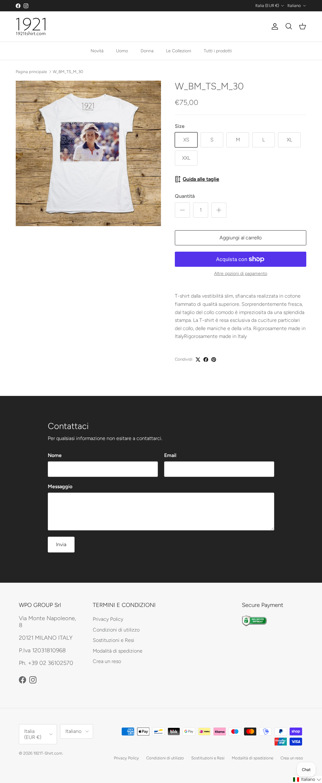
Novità (97, 51)
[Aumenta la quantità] (218, 210)
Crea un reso (107, 661)
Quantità (185, 196)
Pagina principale (31, 71)
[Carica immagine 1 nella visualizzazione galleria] (88, 153)
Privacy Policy (108, 619)
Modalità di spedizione (117, 651)
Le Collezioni (178, 51)
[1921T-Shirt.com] (31, 26)
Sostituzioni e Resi (113, 640)
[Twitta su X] (198, 359)
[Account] (274, 26)
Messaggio (60, 486)
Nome (55, 455)
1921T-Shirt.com (47, 753)
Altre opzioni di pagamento (240, 273)
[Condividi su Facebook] (205, 359)
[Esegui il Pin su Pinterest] (213, 359)
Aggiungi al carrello (240, 238)
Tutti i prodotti (218, 51)
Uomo (122, 51)
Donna (147, 51)
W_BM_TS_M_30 (68, 71)
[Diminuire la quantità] (182, 210)
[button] (307, 779)
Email (170, 455)
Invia (61, 544)
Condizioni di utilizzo (116, 630)
